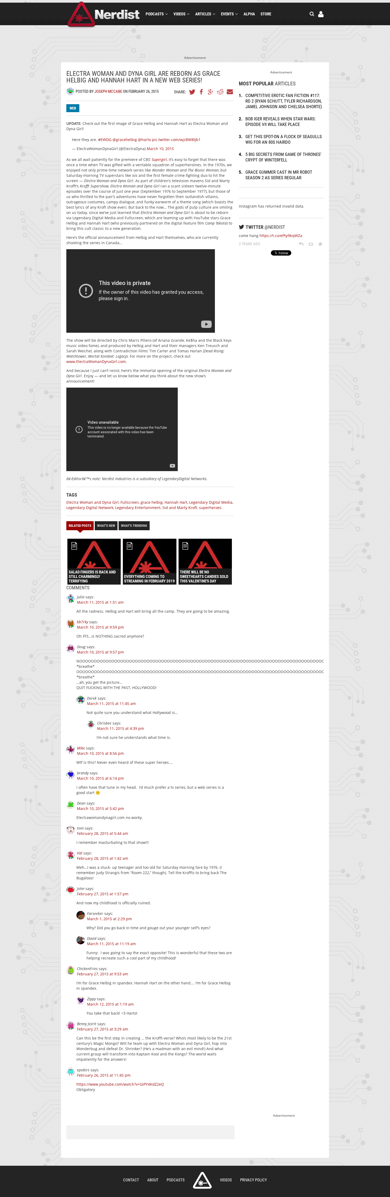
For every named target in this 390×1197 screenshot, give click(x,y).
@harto (144, 139)
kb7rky (82, 621)
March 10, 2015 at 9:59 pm (100, 627)
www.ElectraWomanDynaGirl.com (96, 361)
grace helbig (152, 502)
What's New (106, 526)
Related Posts (80, 526)
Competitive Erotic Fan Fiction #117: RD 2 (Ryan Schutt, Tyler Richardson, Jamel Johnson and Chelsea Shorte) (283, 101)
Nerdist (103, 15)
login (321, 14)
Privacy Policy (253, 1180)
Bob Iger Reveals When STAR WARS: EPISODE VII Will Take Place (280, 121)
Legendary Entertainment (138, 507)
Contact (131, 1180)
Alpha (249, 14)
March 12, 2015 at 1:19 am (110, 1004)
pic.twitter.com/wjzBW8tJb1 (176, 139)
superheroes (210, 507)
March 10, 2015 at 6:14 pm (100, 778)
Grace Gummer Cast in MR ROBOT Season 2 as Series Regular (278, 174)
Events (227, 14)
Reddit (220, 92)
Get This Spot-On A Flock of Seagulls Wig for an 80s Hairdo (283, 139)
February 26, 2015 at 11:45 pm (104, 1075)
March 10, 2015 (160, 148)
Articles (203, 14)
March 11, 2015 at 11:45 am (111, 703)
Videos (179, 14)
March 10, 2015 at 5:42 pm (100, 808)
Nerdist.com (202, 1180)
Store (266, 14)
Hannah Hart (175, 502)
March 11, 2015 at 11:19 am (111, 943)
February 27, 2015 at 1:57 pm (102, 893)
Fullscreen (129, 502)
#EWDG (104, 139)
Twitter (192, 92)
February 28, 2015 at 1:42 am (102, 858)
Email (229, 92)
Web (73, 108)
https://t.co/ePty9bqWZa (280, 235)
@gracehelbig (124, 139)
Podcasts (155, 14)
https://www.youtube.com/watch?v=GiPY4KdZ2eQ (120, 1084)
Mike (81, 748)
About (152, 1180)
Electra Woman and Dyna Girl (92, 502)
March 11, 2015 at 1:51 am (100, 602)
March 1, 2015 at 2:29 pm (109, 918)
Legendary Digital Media (210, 502)
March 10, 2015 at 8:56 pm (100, 753)
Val (79, 853)
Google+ (210, 92)
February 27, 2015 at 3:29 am (102, 1029)
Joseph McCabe (108, 91)
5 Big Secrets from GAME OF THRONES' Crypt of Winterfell (283, 157)
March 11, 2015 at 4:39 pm (120, 728)
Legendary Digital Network (89, 507)
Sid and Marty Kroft (179, 507)
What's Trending (134, 526)
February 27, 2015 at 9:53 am (102, 973)
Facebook (201, 92)
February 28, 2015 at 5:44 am (102, 833)
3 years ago (249, 244)
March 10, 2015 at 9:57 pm (100, 652)
